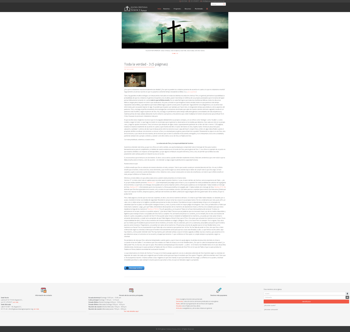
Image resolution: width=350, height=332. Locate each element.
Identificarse (306, 302)
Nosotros (166, 9)
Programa (177, 9)
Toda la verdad (130, 69)
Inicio (159, 9)
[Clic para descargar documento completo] (175, 268)
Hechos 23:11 (134, 187)
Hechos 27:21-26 (219, 187)
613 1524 (184, 1)
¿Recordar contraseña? (271, 309)
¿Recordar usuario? (270, 305)
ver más (15, 302)
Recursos (188, 9)
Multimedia (199, 9)
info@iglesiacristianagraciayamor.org (213, 1)
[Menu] (207, 9)
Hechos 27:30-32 (153, 209)
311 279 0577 (195, 1)
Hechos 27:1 (151, 183)
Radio (178, 304)
